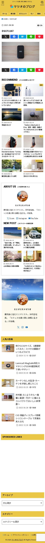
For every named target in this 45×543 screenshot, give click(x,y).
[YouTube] (33, 218)
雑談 (38, 14)
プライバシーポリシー (20, 535)
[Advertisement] (22, 464)
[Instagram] (21, 218)
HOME (6, 19)
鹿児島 (13, 14)
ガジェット (23, 14)
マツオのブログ (17, 539)
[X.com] (10, 218)
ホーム (4, 14)
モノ (32, 14)
